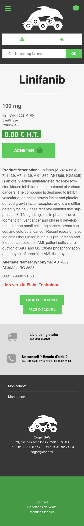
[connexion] (62, 39)
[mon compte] (22, 39)
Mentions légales (42, 511)
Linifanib (42, 79)
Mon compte (17, 386)
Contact (42, 502)
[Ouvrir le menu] (8, 8)
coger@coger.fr (42, 451)
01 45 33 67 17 (29, 447)
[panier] (76, 7)
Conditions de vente (42, 507)
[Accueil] (42, 18)
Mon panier (16, 396)
